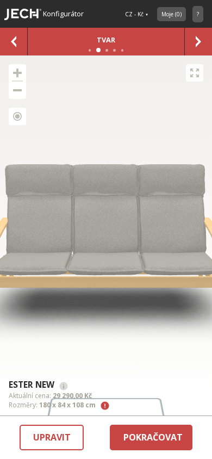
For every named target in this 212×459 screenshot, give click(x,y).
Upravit (52, 437)
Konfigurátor (62, 13)
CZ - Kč (134, 14)
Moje (171, 14)
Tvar (106, 40)
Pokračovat (153, 437)
